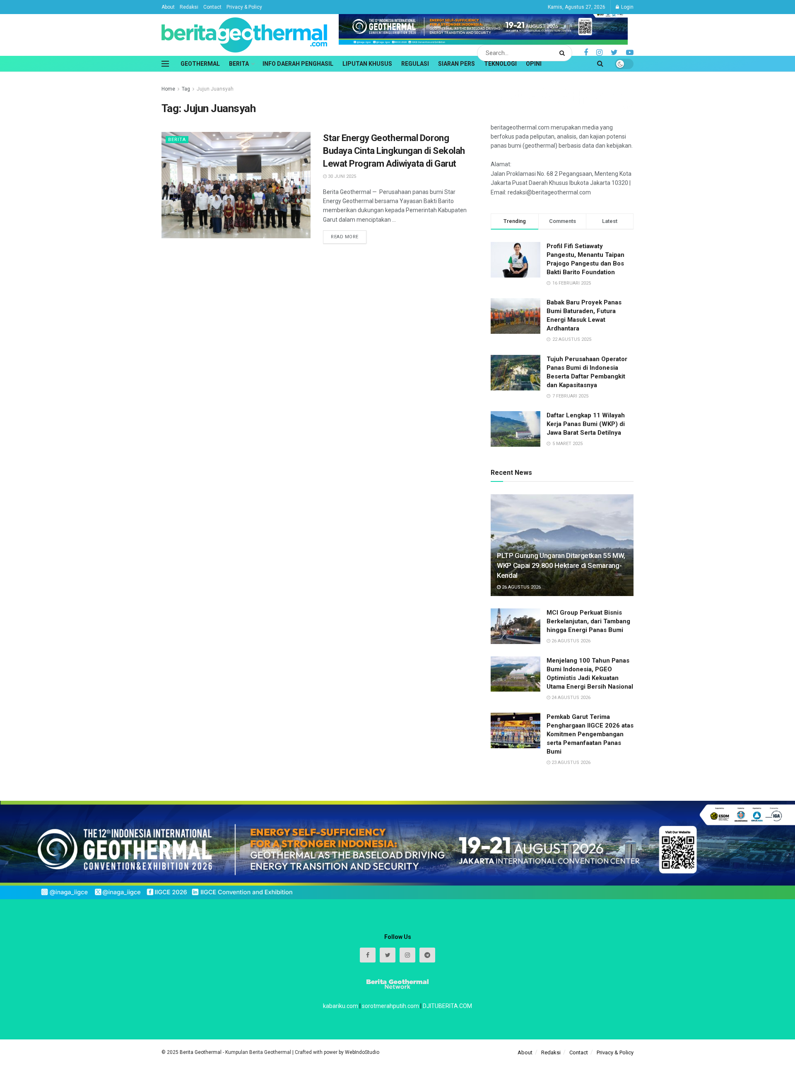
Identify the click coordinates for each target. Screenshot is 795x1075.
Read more (345, 236)
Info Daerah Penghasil (298, 63)
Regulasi (415, 63)
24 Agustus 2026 (570, 697)
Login (627, 7)
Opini (534, 63)
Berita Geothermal (201, 1052)
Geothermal (200, 63)
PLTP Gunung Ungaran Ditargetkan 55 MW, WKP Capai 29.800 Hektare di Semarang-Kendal (561, 565)
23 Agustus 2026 (570, 762)
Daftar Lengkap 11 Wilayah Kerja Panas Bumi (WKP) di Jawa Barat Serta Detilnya (586, 424)
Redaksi (189, 7)
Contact (212, 7)
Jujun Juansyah (215, 89)
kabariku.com (340, 1006)
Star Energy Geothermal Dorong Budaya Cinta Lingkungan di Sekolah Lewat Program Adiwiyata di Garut (394, 151)
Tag (186, 89)
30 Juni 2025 (341, 176)
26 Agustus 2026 (521, 587)
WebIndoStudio (362, 1052)
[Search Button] (563, 53)
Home (168, 89)
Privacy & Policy (244, 7)
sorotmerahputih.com (390, 1006)
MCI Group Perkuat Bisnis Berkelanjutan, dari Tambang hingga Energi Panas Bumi (588, 621)
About (168, 7)
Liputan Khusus (367, 63)
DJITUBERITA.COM (447, 1006)
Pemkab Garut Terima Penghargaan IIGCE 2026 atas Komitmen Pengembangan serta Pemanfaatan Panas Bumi (590, 734)
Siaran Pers (456, 63)
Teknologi (500, 63)
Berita (239, 63)
